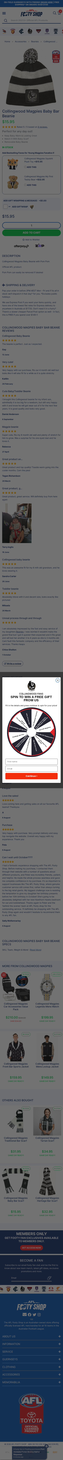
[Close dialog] (58, 680)
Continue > (31, 776)
